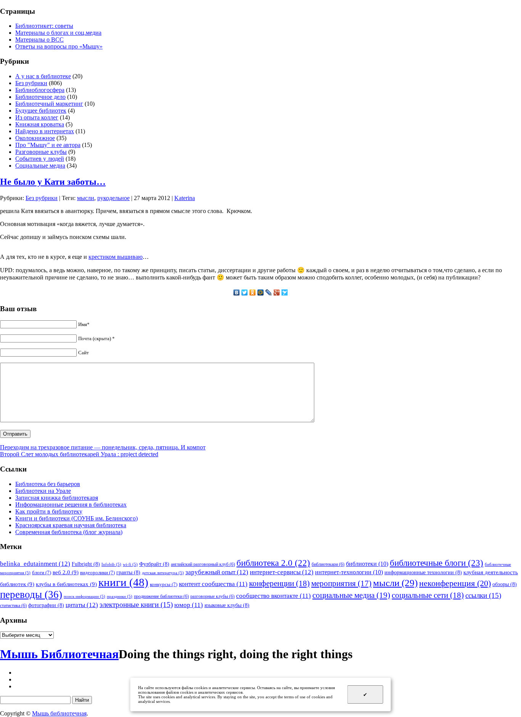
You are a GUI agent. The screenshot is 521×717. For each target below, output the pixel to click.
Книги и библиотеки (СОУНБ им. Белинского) (76, 518)
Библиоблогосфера (39, 90)
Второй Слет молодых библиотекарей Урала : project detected (79, 454)
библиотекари (328, 564)
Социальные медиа (40, 165)
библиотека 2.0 (273, 563)
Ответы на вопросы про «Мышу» (59, 46)
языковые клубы (226, 605)
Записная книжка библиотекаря (56, 497)
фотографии (46, 605)
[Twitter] (245, 292)
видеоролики (97, 572)
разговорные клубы (212, 596)
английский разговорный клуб (203, 564)
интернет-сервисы (282, 572)
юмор (188, 605)
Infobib (111, 564)
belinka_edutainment (35, 563)
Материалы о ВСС (39, 39)
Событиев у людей (39, 158)
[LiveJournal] (269, 292)
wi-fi (130, 564)
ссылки (483, 595)
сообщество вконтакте (273, 595)
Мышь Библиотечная (59, 654)
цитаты (82, 605)
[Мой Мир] (261, 292)
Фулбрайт (154, 564)
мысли (85, 198)
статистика (13, 605)
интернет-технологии (349, 572)
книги (123, 582)
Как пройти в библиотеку (48, 511)
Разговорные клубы (41, 152)
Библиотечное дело (40, 97)
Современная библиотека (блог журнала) (68, 532)
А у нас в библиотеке (43, 76)
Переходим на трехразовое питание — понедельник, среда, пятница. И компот (103, 447)
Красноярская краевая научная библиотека (70, 525)
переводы (31, 594)
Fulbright (86, 564)
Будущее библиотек (40, 110)
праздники (119, 596)
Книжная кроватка (39, 124)
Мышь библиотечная (59, 713)
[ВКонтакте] (237, 292)
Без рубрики (31, 83)
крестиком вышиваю (115, 257)
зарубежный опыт (216, 572)
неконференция (455, 583)
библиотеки (367, 563)
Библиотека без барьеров (47, 484)
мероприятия (341, 583)
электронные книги (136, 605)
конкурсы (163, 584)
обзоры (504, 584)
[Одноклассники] (253, 292)
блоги (41, 572)
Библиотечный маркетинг (49, 103)
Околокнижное (35, 138)
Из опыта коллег (36, 117)
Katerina (184, 198)
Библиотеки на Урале (43, 491)
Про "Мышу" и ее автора (47, 145)
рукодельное (113, 198)
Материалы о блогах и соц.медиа (58, 32)
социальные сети (428, 595)
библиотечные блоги (436, 563)
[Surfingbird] (285, 292)
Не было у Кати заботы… (53, 182)
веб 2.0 (66, 572)
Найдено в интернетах (44, 131)
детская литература (163, 573)
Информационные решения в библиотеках (71, 504)
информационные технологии (423, 572)
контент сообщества (213, 584)
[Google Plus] (277, 292)
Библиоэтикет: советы (44, 26)
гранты (128, 572)
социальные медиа (351, 595)
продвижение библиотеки (161, 596)
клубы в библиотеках (66, 584)
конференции (279, 583)
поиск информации (84, 596)
